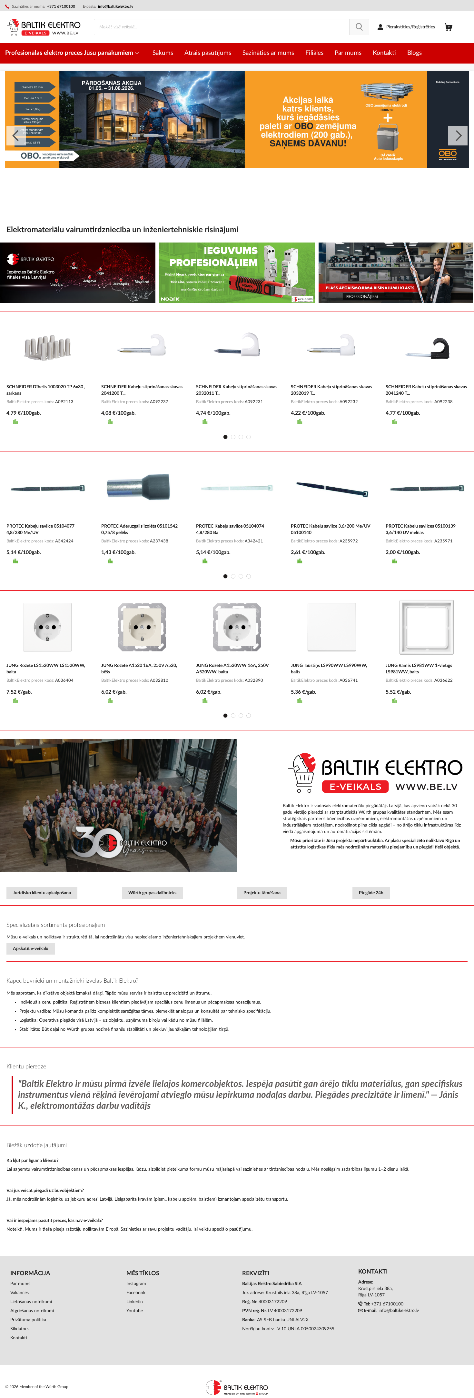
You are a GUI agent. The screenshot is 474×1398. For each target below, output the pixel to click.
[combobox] (231, 27)
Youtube (134, 1311)
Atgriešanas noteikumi (32, 1311)
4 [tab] (248, 437)
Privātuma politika (28, 1320)
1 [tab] (225, 437)
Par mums (20, 1284)
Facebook (135, 1293)
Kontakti (18, 1338)
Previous (16, 135)
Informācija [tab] (30, 1273)
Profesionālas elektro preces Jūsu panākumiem (70, 53)
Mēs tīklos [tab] (142, 1273)
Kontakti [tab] (373, 1272)
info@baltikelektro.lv (115, 6)
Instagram (136, 1284)
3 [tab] (241, 437)
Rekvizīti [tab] (255, 1273)
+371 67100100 (387, 1304)
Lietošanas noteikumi (31, 1302)
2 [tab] (233, 437)
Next (458, 135)
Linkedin (134, 1302)
